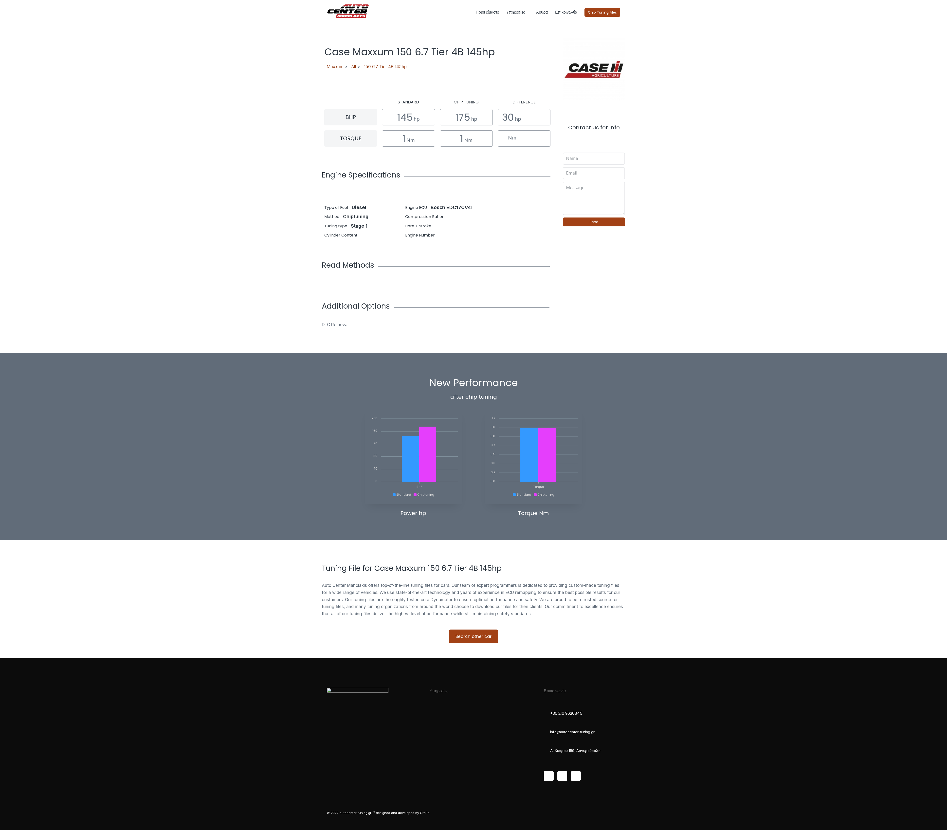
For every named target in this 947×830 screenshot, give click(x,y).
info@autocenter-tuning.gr (572, 732)
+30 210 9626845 (566, 713)
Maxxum (335, 66)
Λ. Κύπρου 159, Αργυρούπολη (575, 750)
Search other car (473, 636)
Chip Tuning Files (602, 12)
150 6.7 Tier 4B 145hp (385, 66)
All (353, 66)
